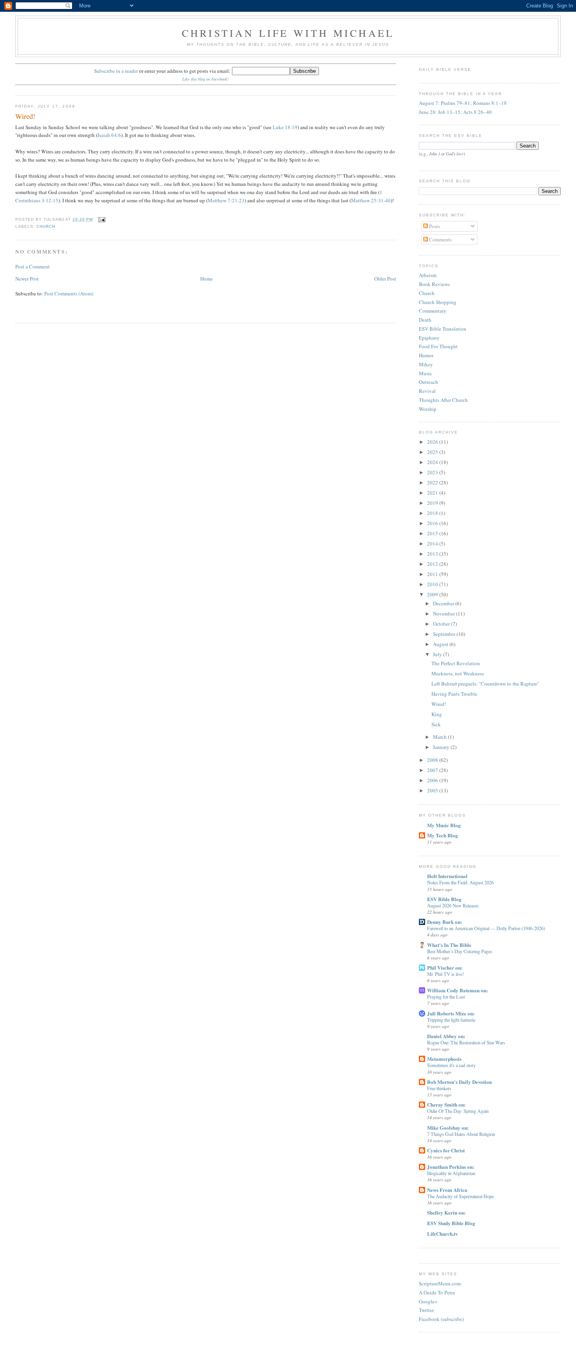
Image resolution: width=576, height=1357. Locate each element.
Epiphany (429, 337)
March (440, 736)
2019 (433, 502)
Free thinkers (439, 1088)
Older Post (385, 278)
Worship (428, 408)
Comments (440, 239)
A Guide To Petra (437, 1292)
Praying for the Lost (446, 996)
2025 (433, 451)
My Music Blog (444, 825)
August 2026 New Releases (453, 905)
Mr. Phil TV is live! (445, 974)
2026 (433, 441)
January (442, 746)
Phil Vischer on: (444, 967)
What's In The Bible (449, 944)
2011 (433, 574)
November (444, 613)
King (436, 714)
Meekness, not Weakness (457, 673)
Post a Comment (32, 266)
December (444, 603)
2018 (433, 513)
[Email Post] (100, 219)
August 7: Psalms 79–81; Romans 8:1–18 (463, 102)
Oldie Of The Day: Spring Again (458, 1111)
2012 (433, 563)
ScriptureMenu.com (440, 1283)
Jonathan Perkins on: (450, 1166)
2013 (433, 553)
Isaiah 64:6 (109, 135)
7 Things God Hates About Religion (461, 1134)
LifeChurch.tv (442, 1233)
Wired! (25, 116)
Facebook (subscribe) (441, 1319)
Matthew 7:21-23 (226, 200)
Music (425, 373)
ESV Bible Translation (442, 328)
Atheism (428, 275)
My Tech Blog (442, 835)
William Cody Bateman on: (457, 990)
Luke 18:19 (285, 127)
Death (425, 319)
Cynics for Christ (446, 1150)
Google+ (428, 1301)
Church (427, 293)
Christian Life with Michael (288, 33)
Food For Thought (438, 346)
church (45, 226)
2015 (433, 533)
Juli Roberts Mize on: (451, 1013)
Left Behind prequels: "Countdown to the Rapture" (485, 683)
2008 (433, 759)
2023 (433, 472)
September (444, 633)
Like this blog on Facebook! (205, 79)
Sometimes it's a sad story (451, 1065)
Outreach (428, 381)
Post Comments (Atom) (68, 293)
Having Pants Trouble (454, 693)
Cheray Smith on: (446, 1104)
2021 (433, 492)
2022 (433, 482)
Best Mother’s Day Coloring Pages (459, 951)
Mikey (426, 364)
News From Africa (447, 1189)
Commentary (432, 310)
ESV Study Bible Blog (451, 1223)
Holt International (447, 876)
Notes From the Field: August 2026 (460, 882)
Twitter (426, 1310)
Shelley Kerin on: (446, 1212)
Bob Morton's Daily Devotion (459, 1081)
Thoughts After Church (443, 399)
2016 (433, 523)
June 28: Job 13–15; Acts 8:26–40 (455, 111)
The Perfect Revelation (455, 663)
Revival (427, 390)
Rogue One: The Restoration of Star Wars (466, 1042)
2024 (433, 462)
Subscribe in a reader (116, 70)
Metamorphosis (444, 1058)
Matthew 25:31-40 (371, 200)
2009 (433, 594)
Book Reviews (434, 284)
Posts (434, 226)
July (438, 654)
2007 (433, 770)
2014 (433, 543)
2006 (433, 780)
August (441, 644)
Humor (426, 355)
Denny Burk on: (444, 921)
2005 (433, 790)
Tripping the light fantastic (451, 1020)
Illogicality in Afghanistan (451, 1173)
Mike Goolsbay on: (448, 1127)
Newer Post (27, 278)
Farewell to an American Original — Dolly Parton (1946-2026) (486, 928)
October (442, 623)
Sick (436, 724)
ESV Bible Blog (444, 899)
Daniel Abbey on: (446, 1036)
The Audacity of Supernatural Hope (460, 1196)
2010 (433, 584)
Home (206, 278)
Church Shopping (437, 302)
